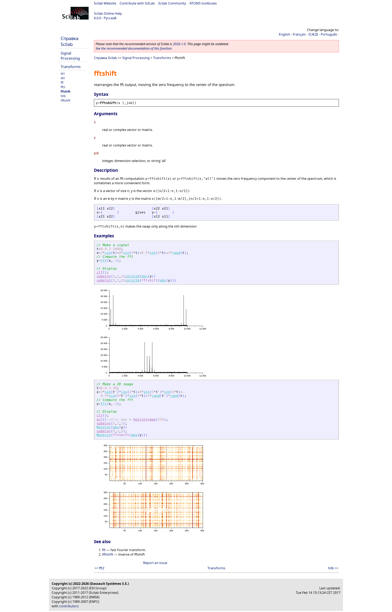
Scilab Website (105, 3)
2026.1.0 (179, 44)
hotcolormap (144, 419)
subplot (104, 276)
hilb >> (333, 568)
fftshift (65, 91)
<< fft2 (99, 568)
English (284, 34)
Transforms (71, 66)
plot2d (133, 276)
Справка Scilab (69, 41)
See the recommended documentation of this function (134, 48)
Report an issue (155, 563)
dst (63, 78)
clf (100, 272)
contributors (69, 606)
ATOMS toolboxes (203, 3)
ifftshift (65, 100)
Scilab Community (172, 3)
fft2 (63, 87)
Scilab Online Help (108, 13)
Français (299, 34)
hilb (63, 96)
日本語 (313, 34)
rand (176, 253)
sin (108, 253)
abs (144, 276)
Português (329, 34)
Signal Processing (70, 55)
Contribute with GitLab (137, 3)
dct (63, 73)
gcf (100, 419)
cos (124, 392)
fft (62, 82)
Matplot (104, 427)
